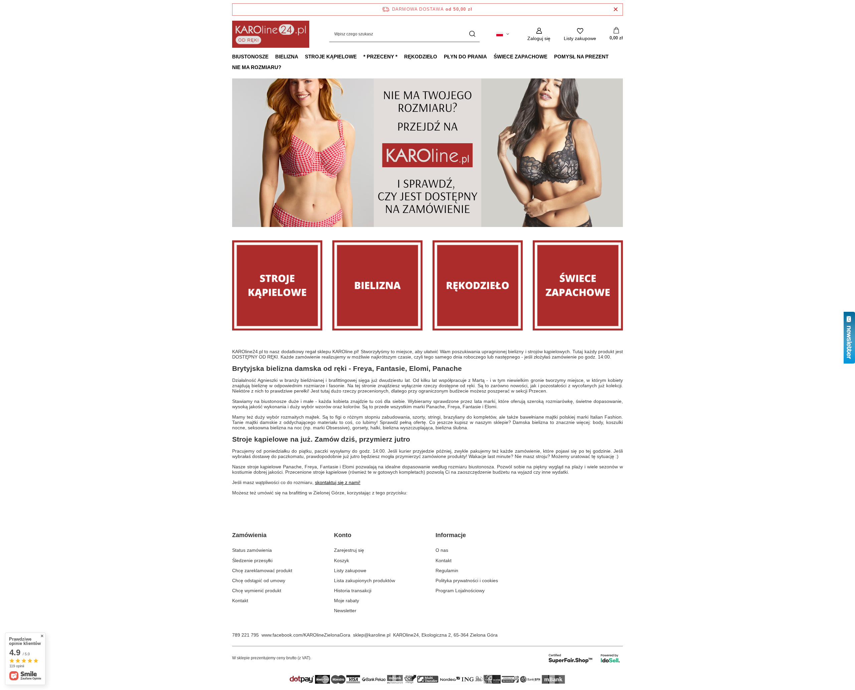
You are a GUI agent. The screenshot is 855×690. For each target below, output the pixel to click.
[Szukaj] (472, 34)
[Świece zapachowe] (578, 285)
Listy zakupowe (350, 570)
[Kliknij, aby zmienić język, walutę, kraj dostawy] (502, 34)
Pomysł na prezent (581, 56)
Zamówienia (249, 535)
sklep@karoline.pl (371, 635)
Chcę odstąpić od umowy (258, 580)
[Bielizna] (377, 285)
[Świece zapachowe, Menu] (550, 56)
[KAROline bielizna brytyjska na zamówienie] (427, 152)
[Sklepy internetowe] (584, 658)
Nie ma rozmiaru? (256, 67)
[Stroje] (277, 285)
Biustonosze (250, 56)
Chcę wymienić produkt (256, 590)
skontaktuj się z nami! (337, 482)
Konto (342, 535)
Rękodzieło (420, 56)
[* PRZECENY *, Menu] (400, 56)
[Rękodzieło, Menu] (440, 56)
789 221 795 (245, 635)
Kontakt (240, 600)
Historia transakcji (352, 590)
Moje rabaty (346, 600)
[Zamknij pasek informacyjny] (616, 9)
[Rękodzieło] (478, 285)
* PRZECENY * (380, 56)
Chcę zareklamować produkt (262, 570)
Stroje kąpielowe (331, 56)
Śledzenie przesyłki (252, 560)
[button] (623, 152)
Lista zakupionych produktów (364, 580)
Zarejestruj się (349, 550)
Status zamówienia (252, 550)
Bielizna (286, 56)
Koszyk (341, 560)
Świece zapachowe (520, 56)
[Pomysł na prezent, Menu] (612, 56)
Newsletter (345, 610)
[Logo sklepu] (270, 34)
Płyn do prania (465, 56)
